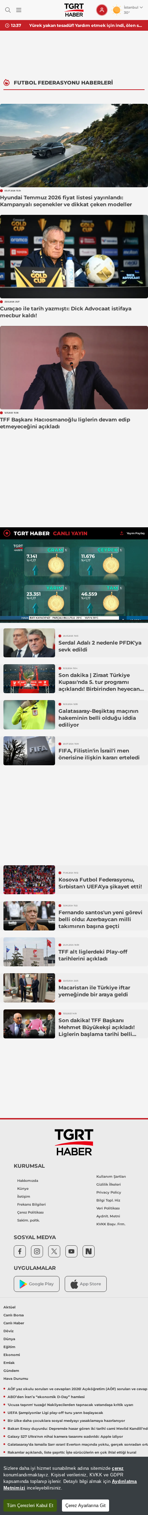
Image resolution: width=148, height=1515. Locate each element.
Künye (23, 1188)
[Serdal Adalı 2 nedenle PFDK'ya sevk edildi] (29, 642)
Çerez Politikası (30, 1212)
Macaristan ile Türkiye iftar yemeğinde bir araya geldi (94, 991)
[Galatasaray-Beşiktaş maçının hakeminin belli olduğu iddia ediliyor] (29, 714)
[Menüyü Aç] (18, 10)
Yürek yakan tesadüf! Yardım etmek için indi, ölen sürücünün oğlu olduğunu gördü (86, 25)
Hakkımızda (27, 1180)
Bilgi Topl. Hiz (108, 1200)
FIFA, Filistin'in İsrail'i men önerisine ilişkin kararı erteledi (99, 754)
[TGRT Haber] (73, 10)
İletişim (23, 1196)
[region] (74, 1486)
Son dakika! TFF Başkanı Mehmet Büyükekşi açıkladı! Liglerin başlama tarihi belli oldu (97, 1030)
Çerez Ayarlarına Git (85, 1505)
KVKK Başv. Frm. (110, 1224)
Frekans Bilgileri (31, 1204)
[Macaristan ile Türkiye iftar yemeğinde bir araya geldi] (29, 987)
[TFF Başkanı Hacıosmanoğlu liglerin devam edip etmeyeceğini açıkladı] (74, 367)
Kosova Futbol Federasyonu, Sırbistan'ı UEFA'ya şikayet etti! (100, 883)
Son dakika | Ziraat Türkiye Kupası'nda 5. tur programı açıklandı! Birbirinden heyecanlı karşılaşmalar (101, 685)
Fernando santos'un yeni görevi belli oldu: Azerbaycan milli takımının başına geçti (100, 919)
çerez (118, 1468)
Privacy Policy (108, 1192)
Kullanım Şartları (111, 1176)
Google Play (41, 1283)
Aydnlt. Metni (108, 1216)
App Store (90, 1283)
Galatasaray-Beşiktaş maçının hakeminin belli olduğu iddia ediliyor (98, 718)
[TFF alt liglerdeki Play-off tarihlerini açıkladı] (29, 951)
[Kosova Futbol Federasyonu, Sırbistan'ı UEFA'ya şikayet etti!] (29, 879)
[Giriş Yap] (102, 10)
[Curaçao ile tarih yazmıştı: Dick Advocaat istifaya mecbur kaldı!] (74, 256)
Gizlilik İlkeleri (108, 1184)
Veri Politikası (108, 1208)
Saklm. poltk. (28, 1220)
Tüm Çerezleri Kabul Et (30, 1505)
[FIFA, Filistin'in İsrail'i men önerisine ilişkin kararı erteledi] (29, 750)
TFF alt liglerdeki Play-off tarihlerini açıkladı (93, 955)
